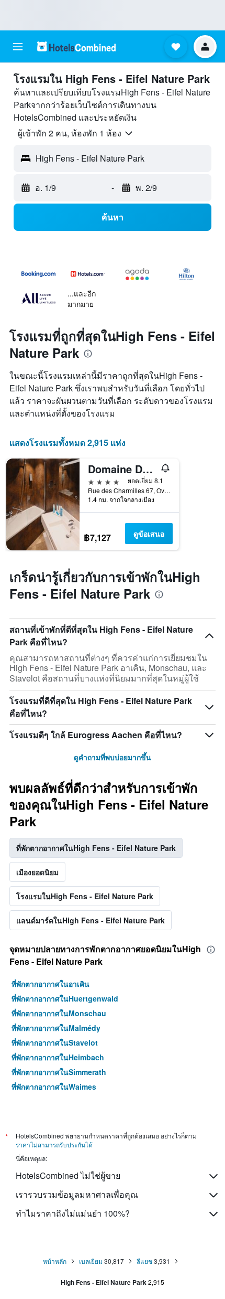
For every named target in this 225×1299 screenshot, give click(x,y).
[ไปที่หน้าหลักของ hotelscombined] (76, 46)
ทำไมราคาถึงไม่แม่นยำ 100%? (73, 1213)
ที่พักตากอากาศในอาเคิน (50, 983)
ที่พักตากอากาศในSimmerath (59, 1072)
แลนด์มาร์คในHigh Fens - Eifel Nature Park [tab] (90, 920)
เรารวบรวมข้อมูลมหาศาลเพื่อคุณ (77, 1194)
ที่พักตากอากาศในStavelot (55, 1042)
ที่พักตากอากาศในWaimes (54, 1086)
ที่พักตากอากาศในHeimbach (58, 1057)
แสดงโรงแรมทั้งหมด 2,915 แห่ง (67, 442)
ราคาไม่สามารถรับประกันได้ (54, 1144)
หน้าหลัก (54, 1261)
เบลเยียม (91, 1261)
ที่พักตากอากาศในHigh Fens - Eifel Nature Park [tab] (96, 848)
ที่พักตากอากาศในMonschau (59, 1013)
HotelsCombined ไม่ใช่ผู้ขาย (68, 1175)
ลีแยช (144, 1261)
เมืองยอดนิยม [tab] (37, 872)
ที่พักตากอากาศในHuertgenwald (65, 998)
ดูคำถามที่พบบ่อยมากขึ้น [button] (112, 757)
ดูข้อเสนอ (148, 533)
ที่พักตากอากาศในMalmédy (56, 1028)
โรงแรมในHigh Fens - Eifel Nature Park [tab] (84, 896)
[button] (17, 46)
